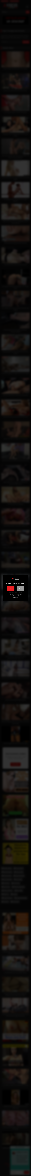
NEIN (20, 588)
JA (10, 588)
